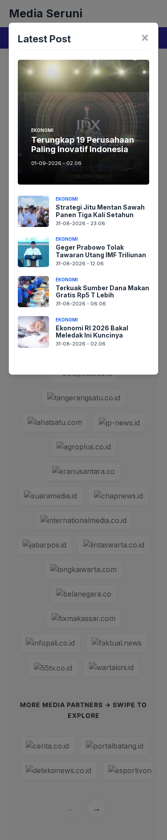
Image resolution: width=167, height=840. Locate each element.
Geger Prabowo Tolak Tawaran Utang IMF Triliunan (101, 251)
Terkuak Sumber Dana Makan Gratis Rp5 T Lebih (102, 291)
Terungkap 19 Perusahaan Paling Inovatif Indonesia (82, 144)
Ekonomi (42, 130)
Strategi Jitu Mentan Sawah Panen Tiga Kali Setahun (100, 210)
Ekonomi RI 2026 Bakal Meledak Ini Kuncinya (92, 331)
